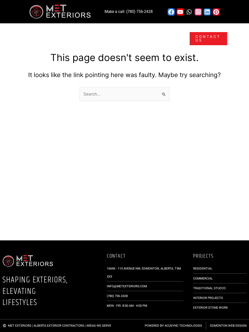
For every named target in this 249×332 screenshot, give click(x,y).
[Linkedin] (207, 12)
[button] (62, 31)
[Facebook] (171, 12)
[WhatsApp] (189, 12)
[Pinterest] (216, 12)
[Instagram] (198, 12)
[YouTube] (180, 12)
